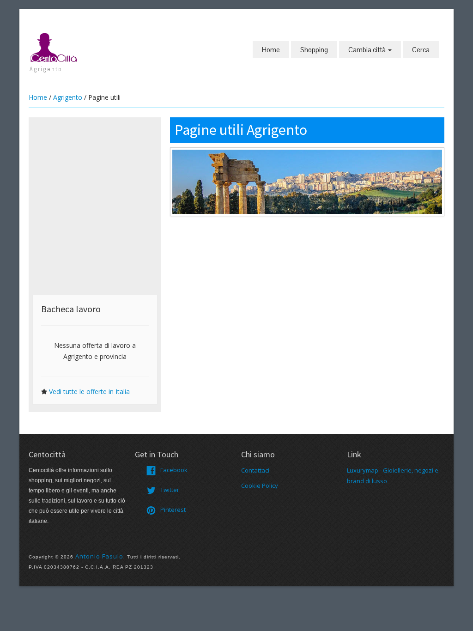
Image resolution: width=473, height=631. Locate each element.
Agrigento (67, 97)
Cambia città (367, 49)
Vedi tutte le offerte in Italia (89, 391)
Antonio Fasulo (99, 556)
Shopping (314, 49)
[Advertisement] (95, 179)
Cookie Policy (259, 485)
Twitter (169, 489)
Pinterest (173, 509)
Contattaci (255, 470)
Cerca (421, 49)
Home (271, 49)
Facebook (174, 470)
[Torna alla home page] (54, 46)
